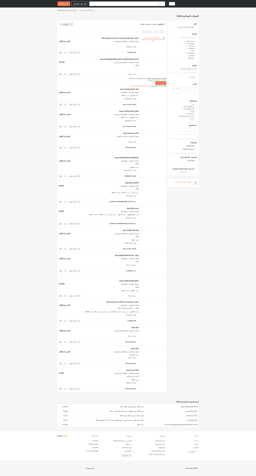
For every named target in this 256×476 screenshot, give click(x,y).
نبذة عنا (196, 441)
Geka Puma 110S (132, 370)
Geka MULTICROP (132, 183)
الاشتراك (160, 83)
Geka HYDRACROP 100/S (129, 111)
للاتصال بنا (195, 447)
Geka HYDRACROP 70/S (129, 89)
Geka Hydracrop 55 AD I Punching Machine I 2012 (120, 38)
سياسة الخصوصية (146, 85)
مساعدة (196, 444)
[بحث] (163, 3)
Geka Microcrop (133, 208)
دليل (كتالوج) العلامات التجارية (156, 454)
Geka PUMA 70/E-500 (131, 230)
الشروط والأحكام (160, 441)
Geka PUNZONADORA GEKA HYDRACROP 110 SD (119, 59)
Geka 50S (135, 327)
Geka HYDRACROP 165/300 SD (127, 158)
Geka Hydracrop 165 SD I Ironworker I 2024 (122, 302)
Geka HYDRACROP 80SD (129, 281)
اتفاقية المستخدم (135, 85)
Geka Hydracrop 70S (131, 133)
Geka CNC (135, 348)
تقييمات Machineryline (158, 451)
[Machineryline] (188, 3)
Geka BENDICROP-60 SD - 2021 (127, 255)
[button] (65, 52)
